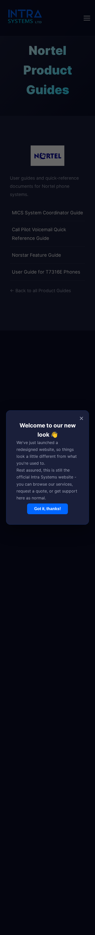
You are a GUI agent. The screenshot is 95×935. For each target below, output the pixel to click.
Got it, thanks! (47, 509)
